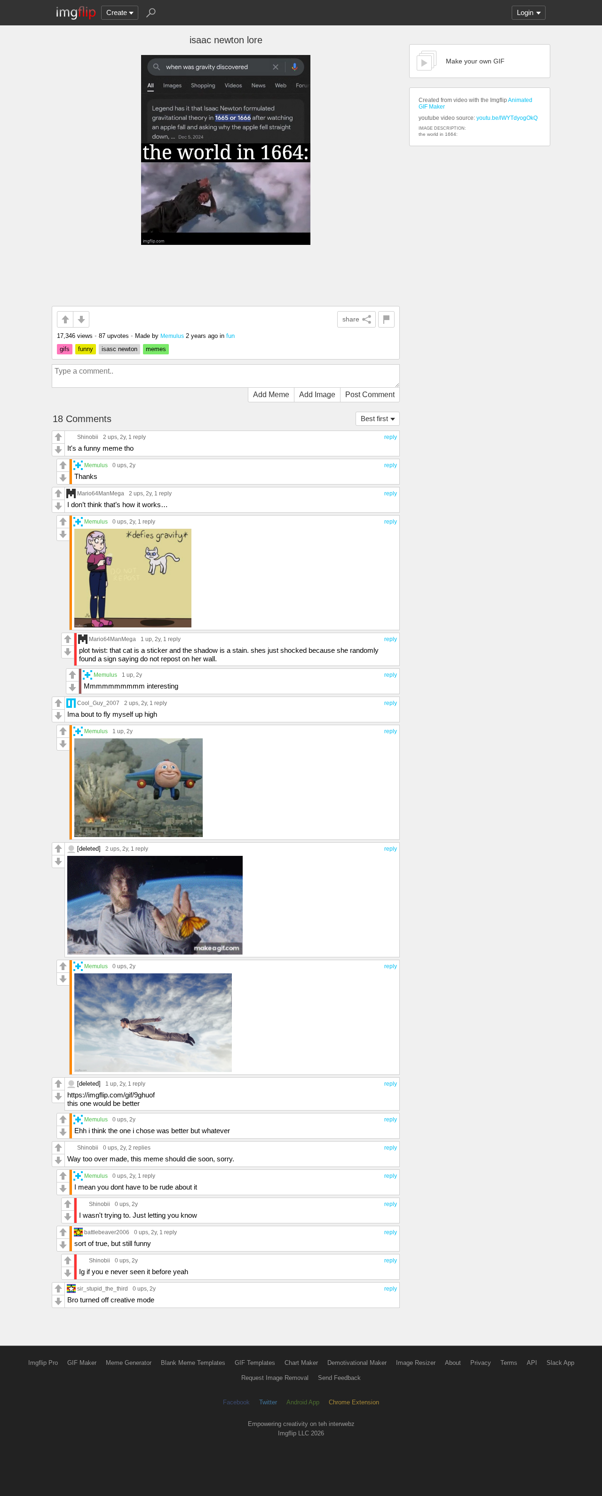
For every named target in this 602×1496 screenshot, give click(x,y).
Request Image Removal (275, 1377)
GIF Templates (255, 1362)
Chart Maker (301, 1362)
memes (156, 348)
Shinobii (87, 437)
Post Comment (370, 395)
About (453, 1362)
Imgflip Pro (43, 1362)
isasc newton (119, 348)
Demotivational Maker (357, 1362)
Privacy (480, 1362)
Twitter (268, 1402)
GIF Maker (81, 1362)
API (532, 1362)
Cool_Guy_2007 (98, 703)
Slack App (560, 1362)
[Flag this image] (386, 319)
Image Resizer (416, 1362)
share (350, 319)
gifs (65, 348)
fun (230, 335)
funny (85, 348)
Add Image (317, 395)
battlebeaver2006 (106, 1232)
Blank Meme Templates (193, 1362)
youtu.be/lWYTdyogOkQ (507, 118)
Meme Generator (128, 1362)
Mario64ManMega (100, 493)
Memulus (172, 336)
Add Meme (271, 395)
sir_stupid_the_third (102, 1288)
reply (390, 437)
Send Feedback (339, 1377)
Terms (508, 1362)
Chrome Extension (354, 1402)
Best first (374, 419)
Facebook (236, 1402)
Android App (302, 1402)
